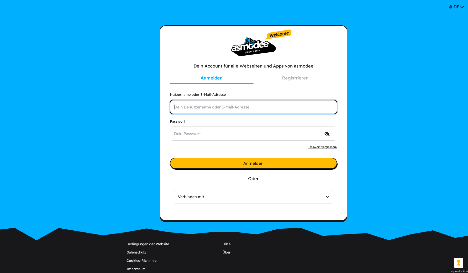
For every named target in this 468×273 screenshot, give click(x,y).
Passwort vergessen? (322, 147)
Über (227, 252)
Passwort (177, 121)
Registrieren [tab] (295, 78)
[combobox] (253, 197)
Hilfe (227, 244)
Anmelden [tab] (212, 78)
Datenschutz (136, 252)
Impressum (136, 269)
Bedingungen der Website (148, 244)
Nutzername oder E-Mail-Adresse (198, 94)
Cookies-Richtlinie (141, 260)
